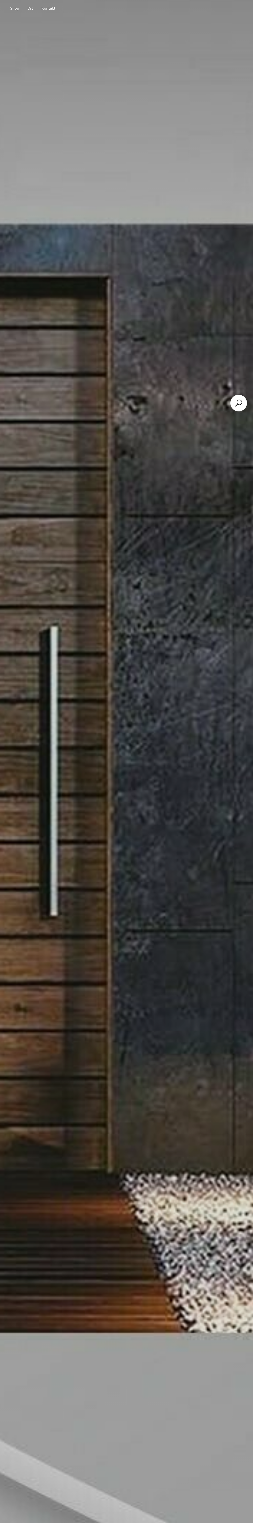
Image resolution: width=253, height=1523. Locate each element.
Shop (14, 8)
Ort (30, 8)
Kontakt (48, 8)
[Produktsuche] (238, 403)
